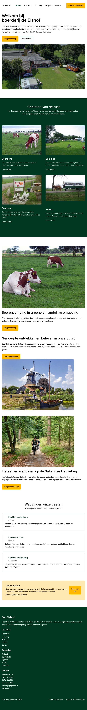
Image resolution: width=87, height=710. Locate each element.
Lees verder (6, 169)
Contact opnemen (75, 5)
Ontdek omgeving (11, 356)
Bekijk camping (10, 39)
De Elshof (6, 5)
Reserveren (26, 39)
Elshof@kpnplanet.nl (10, 685)
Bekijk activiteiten (11, 487)
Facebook (6, 688)
